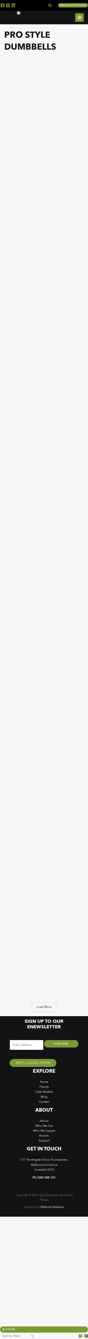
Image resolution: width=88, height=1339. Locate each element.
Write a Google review (33, 1063)
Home (44, 1082)
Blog (44, 1096)
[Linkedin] (13, 5)
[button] (50, 5)
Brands (44, 1135)
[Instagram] (7, 5)
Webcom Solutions (52, 1207)
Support (44, 1140)
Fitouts (44, 1086)
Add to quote (33, 120)
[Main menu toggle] (79, 17)
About (44, 1121)
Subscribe (61, 1043)
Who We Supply (44, 1130)
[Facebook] (2, 5)
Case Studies (44, 1091)
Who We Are (44, 1125)
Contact (44, 1101)
